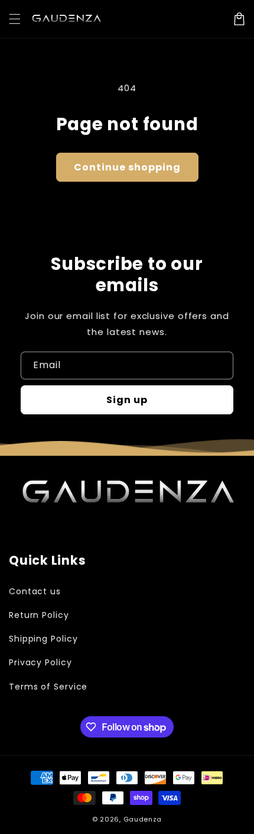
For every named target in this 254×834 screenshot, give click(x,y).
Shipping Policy (43, 639)
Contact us (35, 591)
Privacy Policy (40, 662)
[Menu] (15, 19)
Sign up (127, 400)
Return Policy (39, 615)
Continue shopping (127, 167)
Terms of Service (48, 687)
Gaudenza (142, 819)
